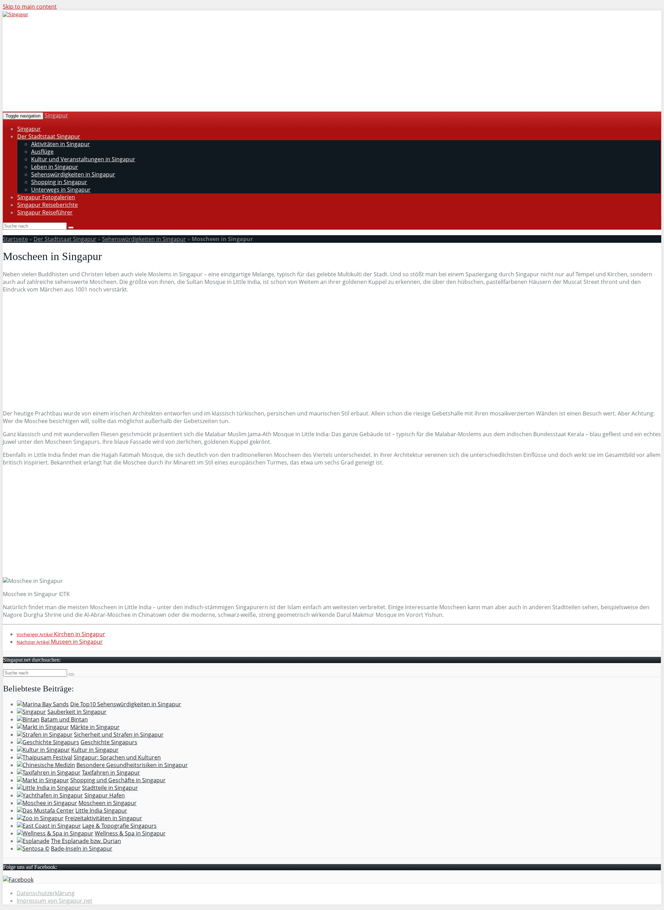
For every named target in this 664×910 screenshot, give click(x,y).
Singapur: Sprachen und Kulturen (117, 757)
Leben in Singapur (54, 167)
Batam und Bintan (64, 719)
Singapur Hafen (104, 795)
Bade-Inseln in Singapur (81, 848)
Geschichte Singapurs (109, 742)
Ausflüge (42, 151)
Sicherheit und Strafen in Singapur (119, 734)
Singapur (56, 115)
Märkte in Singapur (95, 727)
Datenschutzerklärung (46, 893)
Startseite (15, 239)
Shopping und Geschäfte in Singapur (118, 780)
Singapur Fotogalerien (46, 197)
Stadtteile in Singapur (110, 788)
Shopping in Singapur (59, 182)
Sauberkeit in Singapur (77, 712)
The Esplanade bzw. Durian (86, 841)
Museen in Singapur (60, 641)
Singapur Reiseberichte (47, 205)
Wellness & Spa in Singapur (130, 833)
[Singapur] (15, 14)
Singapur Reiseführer (45, 212)
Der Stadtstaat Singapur (48, 136)
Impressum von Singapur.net (54, 900)
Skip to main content (30, 6)
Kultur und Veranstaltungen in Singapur (83, 159)
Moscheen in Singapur (108, 803)
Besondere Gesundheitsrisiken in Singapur (132, 765)
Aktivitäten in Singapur (60, 144)
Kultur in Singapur (95, 750)
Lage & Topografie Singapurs (119, 826)
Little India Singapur (101, 810)
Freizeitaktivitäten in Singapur (103, 818)
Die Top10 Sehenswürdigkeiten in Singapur (125, 704)
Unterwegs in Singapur (61, 189)
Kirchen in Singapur (61, 634)
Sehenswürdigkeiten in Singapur (73, 174)
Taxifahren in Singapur (111, 772)
